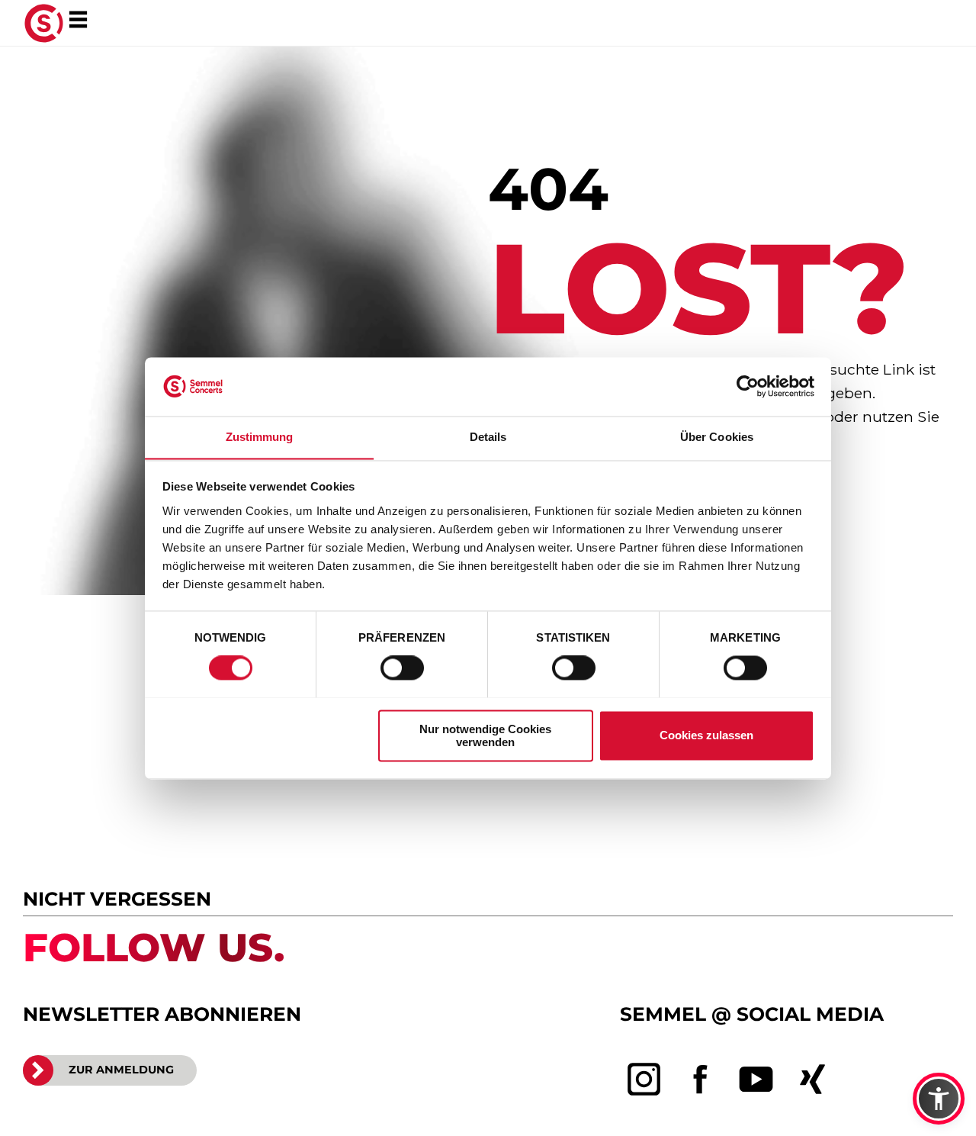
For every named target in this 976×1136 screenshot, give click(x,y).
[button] (939, 1098)
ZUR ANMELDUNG (121, 1069)
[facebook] (700, 1079)
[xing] (812, 1079)
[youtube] (756, 1079)
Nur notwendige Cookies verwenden (485, 735)
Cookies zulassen (706, 735)
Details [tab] (488, 436)
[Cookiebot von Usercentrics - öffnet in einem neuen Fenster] (747, 386)
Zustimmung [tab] (260, 436)
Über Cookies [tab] (716, 436)
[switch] (402, 667)
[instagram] (644, 1079)
